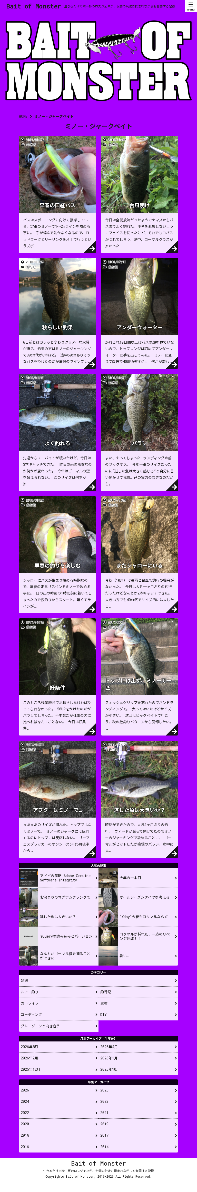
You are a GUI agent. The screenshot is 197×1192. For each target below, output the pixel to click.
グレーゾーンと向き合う (40, 1026)
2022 (25, 1112)
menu (191, 9)
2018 (25, 1135)
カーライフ (30, 1003)
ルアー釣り (29, 991)
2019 (104, 1123)
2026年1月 (109, 1058)
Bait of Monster (33, 6)
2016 (25, 1146)
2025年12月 (30, 1069)
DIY (103, 1014)
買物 (103, 1003)
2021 (104, 1112)
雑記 (24, 980)
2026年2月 (29, 1058)
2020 (25, 1123)
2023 (104, 1101)
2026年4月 (109, 1046)
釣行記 (105, 991)
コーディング (31, 1014)
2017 (104, 1135)
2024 (25, 1101)
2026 (25, 1090)
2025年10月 (110, 1069)
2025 (104, 1090)
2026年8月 (29, 1046)
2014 (104, 1146)
